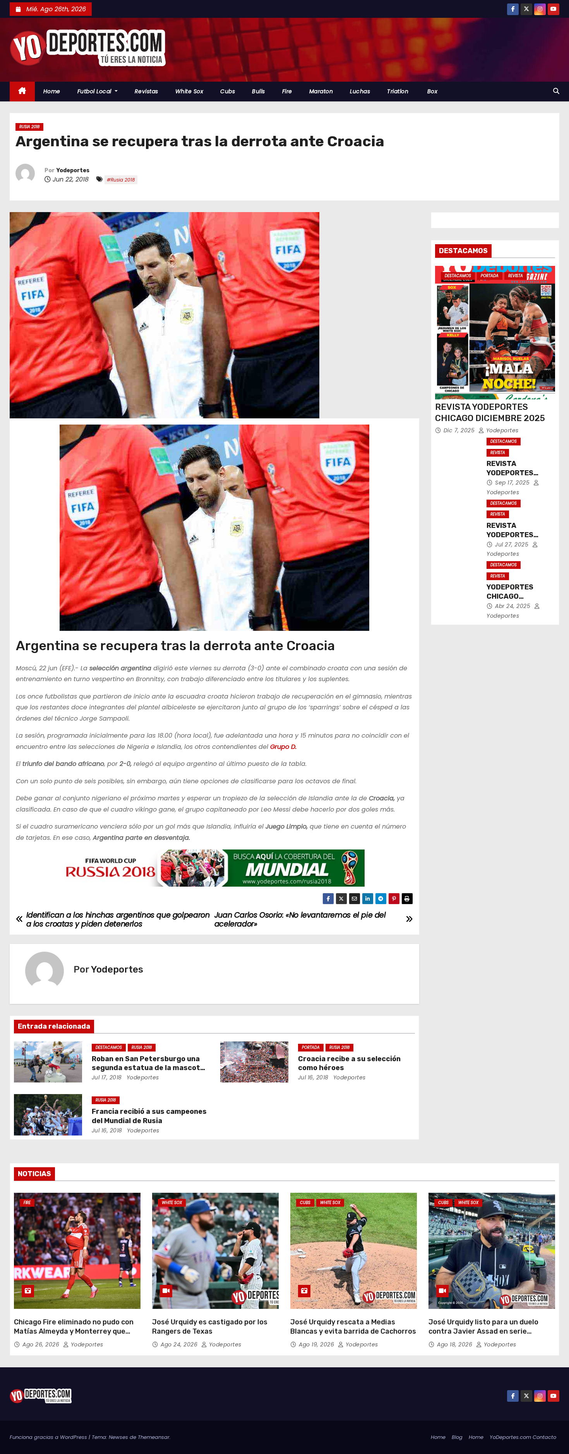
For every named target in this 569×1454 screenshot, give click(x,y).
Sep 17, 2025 (513, 482)
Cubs (227, 91)
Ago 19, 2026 (317, 1344)
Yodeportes (73, 170)
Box (431, 91)
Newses (118, 1437)
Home (51, 91)
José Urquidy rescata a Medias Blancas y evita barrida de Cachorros (353, 1327)
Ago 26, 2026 (41, 1344)
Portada (311, 1047)
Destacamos (109, 1047)
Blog (457, 1437)
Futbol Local (95, 91)
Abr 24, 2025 (513, 606)
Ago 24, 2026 (180, 1344)
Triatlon (397, 91)
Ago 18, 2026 (455, 1344)
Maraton (321, 91)
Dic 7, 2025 (460, 430)
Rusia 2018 (29, 127)
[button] (556, 91)
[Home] (22, 91)
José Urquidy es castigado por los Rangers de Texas (209, 1327)
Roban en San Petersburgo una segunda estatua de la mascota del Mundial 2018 (148, 1068)
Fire (287, 91)
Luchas (360, 91)
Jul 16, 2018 (313, 1077)
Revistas (146, 91)
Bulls (258, 91)
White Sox (189, 91)
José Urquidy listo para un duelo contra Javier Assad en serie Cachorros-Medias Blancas (483, 1331)
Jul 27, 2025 (512, 544)
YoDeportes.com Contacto (523, 1437)
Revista (515, 276)
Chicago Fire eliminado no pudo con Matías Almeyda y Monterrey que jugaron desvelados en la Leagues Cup (74, 1336)
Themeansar (154, 1437)
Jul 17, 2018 (107, 1077)
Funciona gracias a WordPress (49, 1437)
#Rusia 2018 (121, 179)
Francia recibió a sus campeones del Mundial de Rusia (149, 1116)
